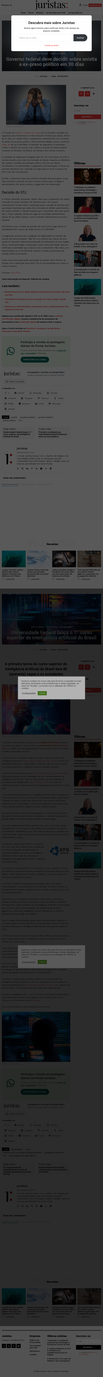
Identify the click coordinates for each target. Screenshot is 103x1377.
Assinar (80, 37)
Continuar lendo (51, 45)
